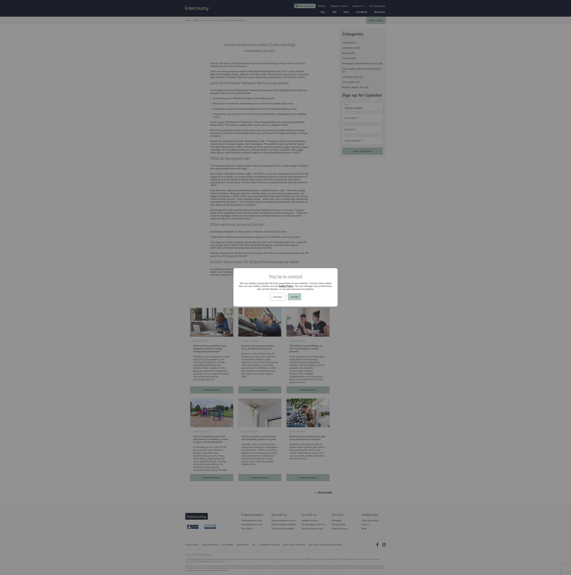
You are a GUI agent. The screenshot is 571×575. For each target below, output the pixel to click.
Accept (294, 296)
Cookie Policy (286, 286)
